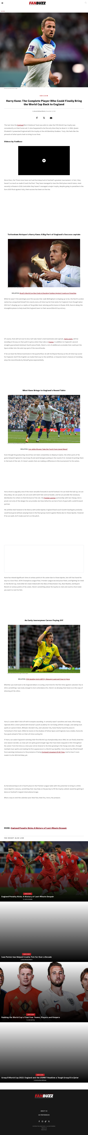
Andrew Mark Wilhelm (40, 1080)
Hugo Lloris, (68, 339)
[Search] (85, 2)
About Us (44, 1111)
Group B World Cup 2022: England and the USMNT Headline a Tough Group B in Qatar (40, 1077)
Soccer (3, 11)
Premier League (49, 498)
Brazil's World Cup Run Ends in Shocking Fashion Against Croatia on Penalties (48, 293)
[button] (2, 3)
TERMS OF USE (44, 1128)
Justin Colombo (28, 899)
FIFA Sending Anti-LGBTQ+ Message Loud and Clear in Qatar (48, 679)
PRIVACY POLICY (44, 1129)
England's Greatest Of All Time (53, 752)
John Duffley (31, 1020)
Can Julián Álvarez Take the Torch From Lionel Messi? (48, 449)
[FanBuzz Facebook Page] (39, 1121)
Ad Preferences (44, 1115)
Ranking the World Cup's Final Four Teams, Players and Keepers (30, 1017)
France (51, 342)
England (20, 125)
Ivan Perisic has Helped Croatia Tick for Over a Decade (26, 957)
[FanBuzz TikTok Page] (45, 1121)
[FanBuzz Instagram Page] (42, 1121)
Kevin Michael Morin (39, 111)
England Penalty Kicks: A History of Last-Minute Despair (39, 828)
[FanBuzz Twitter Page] (49, 1121)
